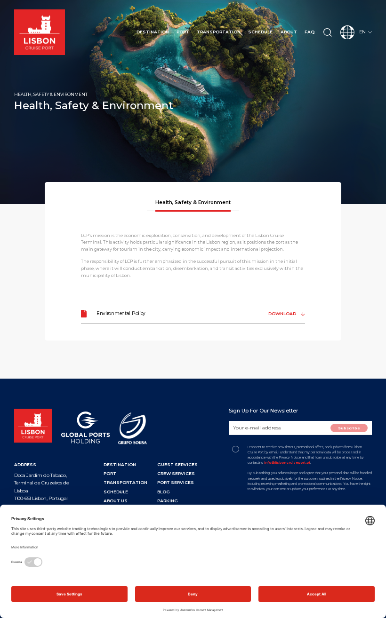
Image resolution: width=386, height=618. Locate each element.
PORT (110, 473)
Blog (163, 491)
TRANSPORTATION (125, 482)
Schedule (260, 31)
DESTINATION (120, 464)
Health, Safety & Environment (193, 202)
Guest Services (177, 464)
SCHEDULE (116, 491)
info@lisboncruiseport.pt (287, 462)
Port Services (175, 482)
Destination (153, 31)
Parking (167, 500)
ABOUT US (116, 500)
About (289, 31)
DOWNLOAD (282, 313)
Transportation (219, 31)
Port (183, 31)
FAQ (309, 31)
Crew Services (176, 473)
